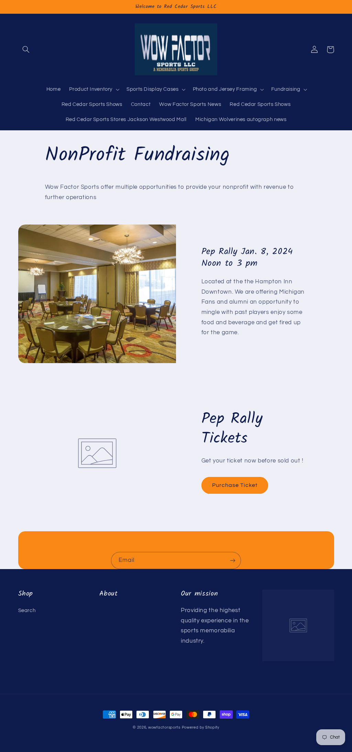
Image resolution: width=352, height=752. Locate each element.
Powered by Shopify (200, 727)
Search (27, 610)
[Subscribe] (233, 560)
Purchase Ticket (234, 485)
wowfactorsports (164, 727)
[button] (26, 49)
